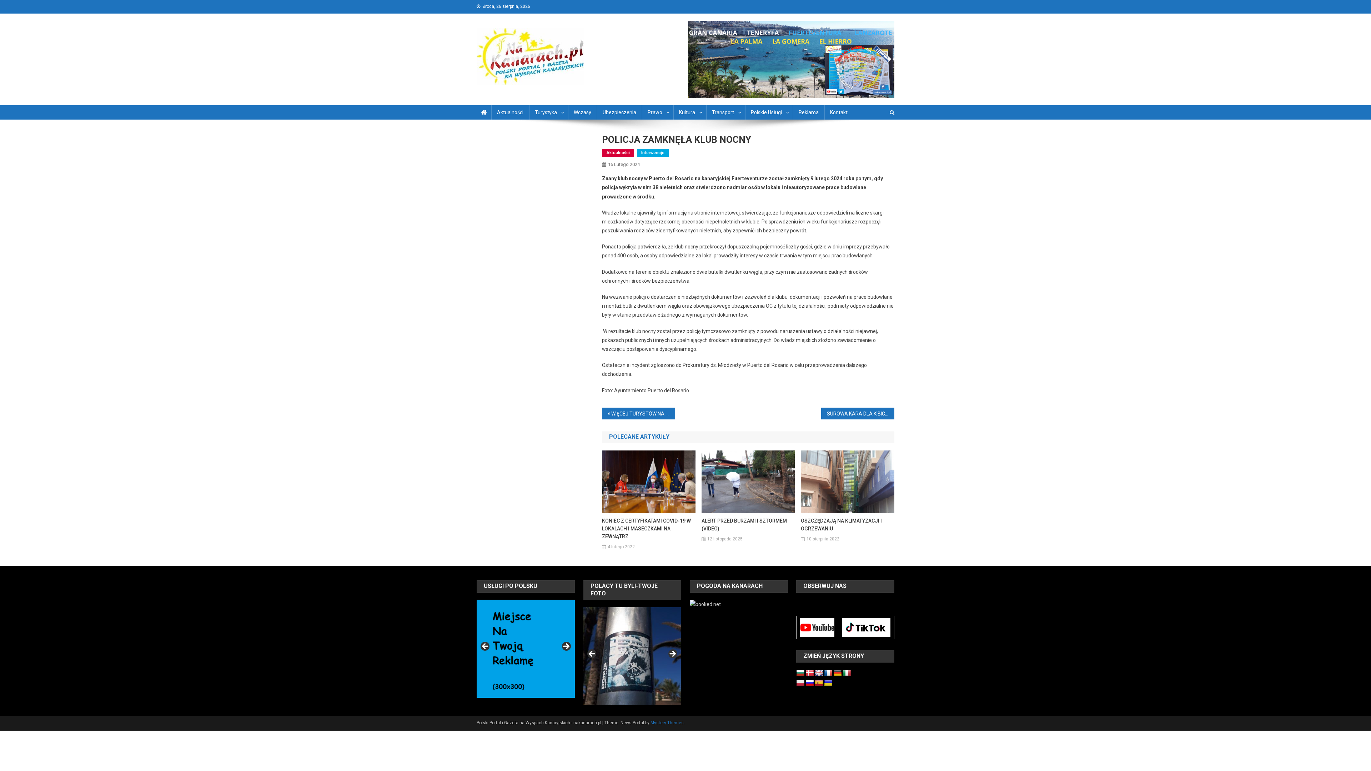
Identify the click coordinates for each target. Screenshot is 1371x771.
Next (566, 646)
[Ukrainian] (828, 683)
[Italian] (847, 673)
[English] (819, 673)
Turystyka (546, 112)
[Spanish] (819, 683)
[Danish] (809, 673)
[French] (828, 673)
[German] (837, 673)
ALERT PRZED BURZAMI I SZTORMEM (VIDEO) (744, 524)
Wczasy (582, 112)
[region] (525, 648)
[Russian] (809, 683)
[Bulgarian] (800, 673)
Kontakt (839, 112)
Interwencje (652, 152)
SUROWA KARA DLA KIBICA (858, 414)
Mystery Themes (667, 722)
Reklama (809, 112)
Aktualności (510, 112)
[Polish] (800, 683)
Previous (485, 646)
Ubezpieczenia (619, 112)
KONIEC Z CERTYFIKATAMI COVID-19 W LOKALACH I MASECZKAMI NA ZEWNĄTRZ (646, 528)
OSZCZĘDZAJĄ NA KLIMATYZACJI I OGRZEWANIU (841, 524)
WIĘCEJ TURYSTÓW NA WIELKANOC (643, 414)
